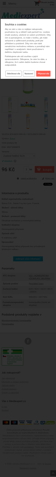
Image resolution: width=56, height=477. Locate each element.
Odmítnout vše (13, 74)
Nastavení (29, 74)
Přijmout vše (43, 74)
